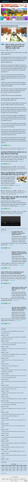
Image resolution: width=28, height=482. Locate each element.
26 (2, 470)
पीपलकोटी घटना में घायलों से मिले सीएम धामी (10, 366)
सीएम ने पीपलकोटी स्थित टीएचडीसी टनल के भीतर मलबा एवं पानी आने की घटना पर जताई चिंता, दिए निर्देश (13, 376)
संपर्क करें (3, 479)
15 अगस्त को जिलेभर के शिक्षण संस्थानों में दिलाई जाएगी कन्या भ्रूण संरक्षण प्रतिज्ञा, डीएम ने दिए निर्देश (13, 403)
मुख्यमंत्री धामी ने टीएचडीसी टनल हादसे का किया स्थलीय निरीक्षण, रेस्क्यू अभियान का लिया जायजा (14, 370)
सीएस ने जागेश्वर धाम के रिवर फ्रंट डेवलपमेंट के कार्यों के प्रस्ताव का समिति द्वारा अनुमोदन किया (15, 46)
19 (2, 469)
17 (21, 468)
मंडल (14, 17)
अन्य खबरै (20, 18)
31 (21, 470)
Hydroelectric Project (5, 168)
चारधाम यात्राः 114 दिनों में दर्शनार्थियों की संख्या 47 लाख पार (13, 451)
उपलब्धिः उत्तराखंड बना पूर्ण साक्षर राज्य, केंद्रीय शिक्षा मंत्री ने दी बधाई (13, 421)
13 (6, 468)
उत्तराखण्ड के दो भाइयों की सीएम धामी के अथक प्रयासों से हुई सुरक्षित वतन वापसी (13, 432)
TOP (26, 480)
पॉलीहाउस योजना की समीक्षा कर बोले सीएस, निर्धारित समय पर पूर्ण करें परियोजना (19, 289)
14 (10, 468)
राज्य (4, 17)
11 (25, 467)
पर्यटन (7, 18)
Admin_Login (16, 479)
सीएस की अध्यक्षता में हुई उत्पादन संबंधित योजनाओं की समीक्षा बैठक (14, 443)
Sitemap (15, 480)
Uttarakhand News (12, 149)
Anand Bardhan (5, 148)
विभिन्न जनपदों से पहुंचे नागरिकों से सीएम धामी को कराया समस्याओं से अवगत (14, 456)
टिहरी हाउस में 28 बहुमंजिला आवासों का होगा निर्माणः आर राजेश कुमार (13, 409)
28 (10, 470)
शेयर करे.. (9, 145)
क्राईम (26, 18)
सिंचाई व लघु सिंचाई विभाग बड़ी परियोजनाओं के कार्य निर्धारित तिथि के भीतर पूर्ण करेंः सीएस (14, 174)
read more (21, 161)
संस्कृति (2, 18)
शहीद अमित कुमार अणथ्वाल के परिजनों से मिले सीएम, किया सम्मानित (12, 361)
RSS (12, 480)
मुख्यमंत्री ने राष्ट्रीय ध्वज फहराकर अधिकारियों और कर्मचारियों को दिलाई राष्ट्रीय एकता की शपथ (19, 253)
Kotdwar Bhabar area (12, 212)
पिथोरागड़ (2, 167)
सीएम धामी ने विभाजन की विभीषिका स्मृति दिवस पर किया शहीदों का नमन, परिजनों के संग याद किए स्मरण (19, 309)
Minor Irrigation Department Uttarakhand (15, 192)
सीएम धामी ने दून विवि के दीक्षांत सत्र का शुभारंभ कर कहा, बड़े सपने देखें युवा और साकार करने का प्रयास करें (14, 388)
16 (17, 468)
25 (25, 469)
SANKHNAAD (5, 1)
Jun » (5, 473)
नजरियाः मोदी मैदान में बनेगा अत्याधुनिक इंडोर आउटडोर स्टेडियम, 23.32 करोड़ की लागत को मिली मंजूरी (12, 272)
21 (10, 469)
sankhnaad (4, 50)
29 (14, 470)
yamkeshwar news (20, 149)
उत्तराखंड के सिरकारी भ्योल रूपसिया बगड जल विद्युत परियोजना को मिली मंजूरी (14, 153)
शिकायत (11, 479)
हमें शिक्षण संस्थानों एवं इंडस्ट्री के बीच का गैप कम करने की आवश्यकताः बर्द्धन (12, 393)
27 (6, 470)
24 (21, 469)
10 (21, 467)
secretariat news (4, 194)
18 (25, 468)
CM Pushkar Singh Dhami (11, 167)
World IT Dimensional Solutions (20, 478)
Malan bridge (20, 212)
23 (17, 469)
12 (2, 468)
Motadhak (3, 213)
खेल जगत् (11, 18)
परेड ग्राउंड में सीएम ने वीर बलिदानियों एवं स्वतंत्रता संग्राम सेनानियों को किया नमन (18, 233)
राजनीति (17, 18)
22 (14, 469)
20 (6, 469)
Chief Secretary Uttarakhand (15, 148)
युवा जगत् (23, 18)
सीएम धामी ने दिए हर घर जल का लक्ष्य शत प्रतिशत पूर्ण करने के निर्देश (13, 426)
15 (14, 468)
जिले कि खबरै (22, 166)
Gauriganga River (21, 167)
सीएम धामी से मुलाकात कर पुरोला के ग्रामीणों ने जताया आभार (13, 447)
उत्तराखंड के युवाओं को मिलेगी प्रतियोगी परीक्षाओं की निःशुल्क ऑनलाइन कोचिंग (13, 438)
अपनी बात (14, 50)
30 (17, 470)
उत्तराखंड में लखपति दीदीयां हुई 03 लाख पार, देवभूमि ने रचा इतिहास (14, 398)
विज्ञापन (7, 479)
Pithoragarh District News (15, 168)
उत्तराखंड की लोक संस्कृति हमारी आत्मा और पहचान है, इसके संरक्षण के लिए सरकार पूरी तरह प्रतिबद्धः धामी (12, 415)
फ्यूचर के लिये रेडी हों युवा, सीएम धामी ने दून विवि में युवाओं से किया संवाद (13, 382)
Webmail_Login (23, 479)
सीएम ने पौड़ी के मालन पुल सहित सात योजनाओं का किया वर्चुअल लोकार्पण (14, 198)
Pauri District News (10, 213)
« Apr (2, 473)
